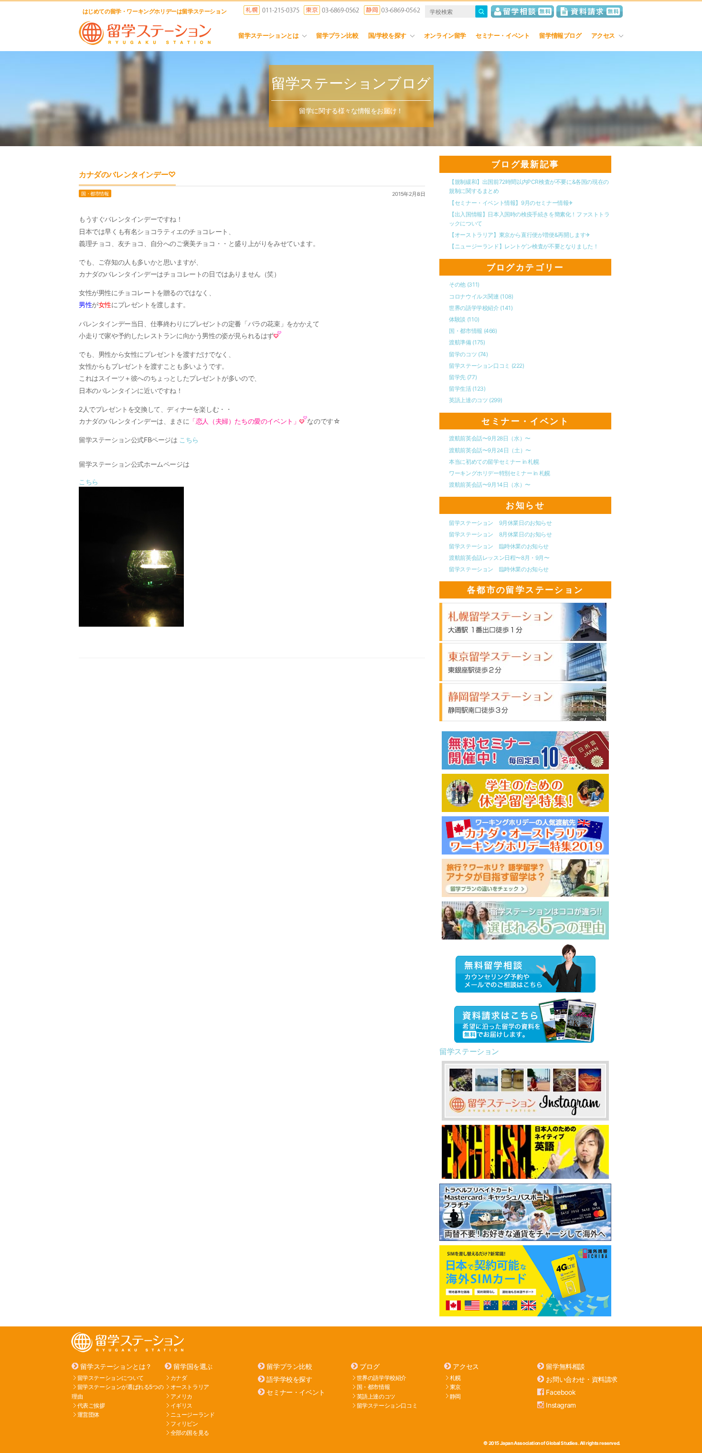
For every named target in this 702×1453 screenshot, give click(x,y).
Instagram (560, 1405)
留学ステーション (469, 1051)
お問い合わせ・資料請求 (581, 1379)
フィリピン (184, 1423)
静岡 (455, 1396)
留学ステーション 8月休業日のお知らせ (500, 534)
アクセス (603, 35)
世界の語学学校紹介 (480, 307)
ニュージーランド (192, 1414)
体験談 (464, 319)
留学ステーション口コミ (486, 365)
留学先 (463, 377)
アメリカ (181, 1396)
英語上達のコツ (475, 400)
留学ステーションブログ (351, 83)
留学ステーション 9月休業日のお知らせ (500, 522)
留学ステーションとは (268, 35)
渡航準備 (467, 342)
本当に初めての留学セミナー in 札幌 (494, 461)
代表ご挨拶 (91, 1405)
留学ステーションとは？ (116, 1366)
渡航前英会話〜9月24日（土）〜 (490, 450)
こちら (189, 440)
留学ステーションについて (110, 1377)
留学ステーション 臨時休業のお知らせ (499, 546)
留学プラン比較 (337, 35)
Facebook (560, 1392)
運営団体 (88, 1414)
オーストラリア (189, 1386)
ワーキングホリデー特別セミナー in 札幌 (499, 473)
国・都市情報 (95, 193)
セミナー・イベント (503, 35)
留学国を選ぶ (193, 1366)
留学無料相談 (565, 1366)
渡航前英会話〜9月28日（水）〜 (490, 438)
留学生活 (467, 388)
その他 (464, 284)
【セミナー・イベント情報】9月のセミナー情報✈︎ (511, 202)
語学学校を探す (289, 1379)
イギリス (181, 1405)
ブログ (369, 1366)
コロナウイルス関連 (481, 296)
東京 (455, 1386)
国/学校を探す (387, 35)
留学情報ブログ (560, 35)
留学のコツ (468, 354)
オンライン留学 (445, 35)
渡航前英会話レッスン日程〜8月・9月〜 (499, 557)
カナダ (178, 1377)
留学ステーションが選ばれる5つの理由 (117, 1391)
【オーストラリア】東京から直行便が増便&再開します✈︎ (519, 234)
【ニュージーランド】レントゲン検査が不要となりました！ (523, 246)
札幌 (455, 1377)
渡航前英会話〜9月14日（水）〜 (490, 484)
